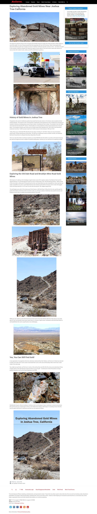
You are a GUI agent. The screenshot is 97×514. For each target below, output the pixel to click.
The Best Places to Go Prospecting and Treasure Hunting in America (75, 162)
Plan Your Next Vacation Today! (76, 43)
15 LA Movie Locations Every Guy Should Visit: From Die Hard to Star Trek (75, 186)
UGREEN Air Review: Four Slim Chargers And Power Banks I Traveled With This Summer (75, 56)
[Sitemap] (16, 489)
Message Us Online (19, 503)
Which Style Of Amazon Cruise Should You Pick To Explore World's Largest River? (76, 19)
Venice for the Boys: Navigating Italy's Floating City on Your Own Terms (74, 116)
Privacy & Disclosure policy (24, 511)
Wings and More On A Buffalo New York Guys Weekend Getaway (75, 137)
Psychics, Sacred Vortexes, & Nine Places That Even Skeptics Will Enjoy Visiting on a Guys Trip (76, 175)
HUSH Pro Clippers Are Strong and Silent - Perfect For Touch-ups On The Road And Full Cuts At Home (75, 79)
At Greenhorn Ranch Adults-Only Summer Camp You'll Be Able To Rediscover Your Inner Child (75, 200)
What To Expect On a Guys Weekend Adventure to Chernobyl (74, 96)
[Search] (67, 2)
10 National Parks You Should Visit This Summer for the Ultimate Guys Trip (75, 213)
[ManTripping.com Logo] (17, 2)
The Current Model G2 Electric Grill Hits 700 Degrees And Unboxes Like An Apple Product (76, 68)
